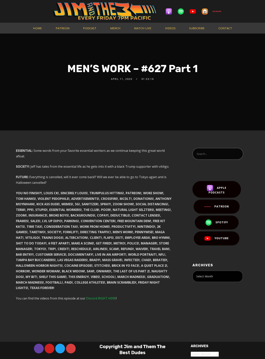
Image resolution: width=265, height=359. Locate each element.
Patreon (221, 206)
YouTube (222, 238)
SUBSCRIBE (197, 28)
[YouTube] (195, 11)
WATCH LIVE (142, 28)
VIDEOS (170, 28)
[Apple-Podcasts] (171, 11)
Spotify (222, 222)
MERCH (115, 28)
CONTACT (225, 28)
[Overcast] (207, 11)
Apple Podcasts (217, 190)
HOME (37, 28)
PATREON (62, 28)
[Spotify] (183, 11)
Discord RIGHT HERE (101, 298)
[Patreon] (219, 11)
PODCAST (89, 28)
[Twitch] (39, 348)
